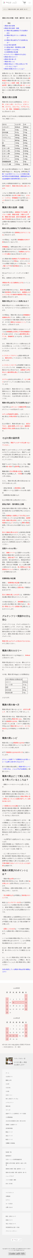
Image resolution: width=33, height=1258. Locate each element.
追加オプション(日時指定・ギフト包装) (16, 1113)
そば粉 (7, 1091)
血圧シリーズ (9, 1135)
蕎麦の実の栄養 (10, 26)
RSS (7, 1183)
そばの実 (8, 1087)
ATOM (10, 1183)
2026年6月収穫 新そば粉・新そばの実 (16, 1121)
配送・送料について (11, 1216)
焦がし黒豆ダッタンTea (12, 1099)
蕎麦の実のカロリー (11, 57)
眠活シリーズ (9, 1139)
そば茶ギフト (9, 1076)
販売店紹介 (8, 1156)
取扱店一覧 (8, 1152)
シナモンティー (10, 1102)
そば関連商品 (9, 1117)
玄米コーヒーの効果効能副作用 (14, 1159)
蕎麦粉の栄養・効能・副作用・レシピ (15, 1169)
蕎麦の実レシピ (10, 61)
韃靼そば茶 (8, 1080)
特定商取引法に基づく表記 (12, 1227)
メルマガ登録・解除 (11, 1180)
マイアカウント (10, 1192)
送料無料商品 (9, 1128)
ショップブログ (10, 1176)
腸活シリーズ (9, 1132)
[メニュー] (29, 2)
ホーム (5, 9)
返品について (9, 1220)
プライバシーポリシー (11, 1231)
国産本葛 (8, 1106)
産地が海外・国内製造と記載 (16, 47)
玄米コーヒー (9, 1095)
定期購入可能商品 (10, 1143)
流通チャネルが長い (13, 50)
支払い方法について (11, 1223)
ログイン (8, 1200)
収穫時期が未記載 (12, 52)
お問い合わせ (9, 1207)
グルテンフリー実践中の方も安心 (15, 54)
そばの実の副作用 (10, 45)
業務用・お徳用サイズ (11, 1124)
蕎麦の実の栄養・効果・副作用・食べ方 (16, 1172)
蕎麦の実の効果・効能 (12, 28)
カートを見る (9, 1203)
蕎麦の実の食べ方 (10, 59)
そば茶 (7, 1084)
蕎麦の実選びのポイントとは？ (15, 69)
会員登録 (8, 1196)
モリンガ (8, 1110)
